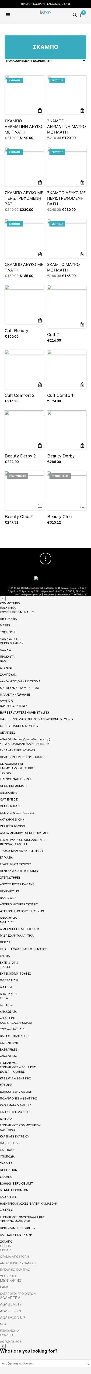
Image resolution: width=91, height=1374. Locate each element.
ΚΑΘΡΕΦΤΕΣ (8, 1197)
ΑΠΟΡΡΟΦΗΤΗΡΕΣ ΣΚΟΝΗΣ (19, 904)
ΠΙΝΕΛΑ (5, 942)
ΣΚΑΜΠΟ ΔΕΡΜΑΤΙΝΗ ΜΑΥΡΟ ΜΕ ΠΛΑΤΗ (66, 126)
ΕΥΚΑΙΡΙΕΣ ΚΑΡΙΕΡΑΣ (15, 1269)
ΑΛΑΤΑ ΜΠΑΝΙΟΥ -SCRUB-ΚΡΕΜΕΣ (24, 833)
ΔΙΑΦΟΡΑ (6, 987)
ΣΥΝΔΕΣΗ (7, 1335)
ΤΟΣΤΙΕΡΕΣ (7, 632)
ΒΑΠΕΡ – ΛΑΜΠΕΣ (12, 1071)
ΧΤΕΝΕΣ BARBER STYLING (19, 726)
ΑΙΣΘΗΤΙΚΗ (7, 1018)
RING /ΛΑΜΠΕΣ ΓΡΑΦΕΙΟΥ (17, 1228)
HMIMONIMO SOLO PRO (17, 768)
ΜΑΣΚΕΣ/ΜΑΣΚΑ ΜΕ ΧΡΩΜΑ (19, 688)
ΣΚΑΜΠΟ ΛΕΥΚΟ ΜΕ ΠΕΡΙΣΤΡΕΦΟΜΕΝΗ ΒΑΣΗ (24, 198)
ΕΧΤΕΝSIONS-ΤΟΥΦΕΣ (15, 973)
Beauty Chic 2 (19, 516)
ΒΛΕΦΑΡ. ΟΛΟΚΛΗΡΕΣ (15, 1036)
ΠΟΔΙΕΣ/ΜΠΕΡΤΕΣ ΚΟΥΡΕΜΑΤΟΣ (22, 757)
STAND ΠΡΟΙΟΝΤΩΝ (14, 1190)
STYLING (6, 701)
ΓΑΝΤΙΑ (5, 956)
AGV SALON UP (12, 1317)
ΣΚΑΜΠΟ (6, 1085)
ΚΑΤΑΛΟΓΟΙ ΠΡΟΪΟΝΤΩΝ (18, 1293)
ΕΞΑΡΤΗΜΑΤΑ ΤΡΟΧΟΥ (15, 864)
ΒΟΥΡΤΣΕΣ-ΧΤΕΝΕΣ (14, 706)
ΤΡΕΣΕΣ (5, 967)
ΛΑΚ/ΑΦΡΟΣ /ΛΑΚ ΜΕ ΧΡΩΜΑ (20, 681)
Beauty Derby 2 (20, 455)
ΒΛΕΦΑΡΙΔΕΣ (8, 1049)
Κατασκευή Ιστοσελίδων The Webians (65, 594)
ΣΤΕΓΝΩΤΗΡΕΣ (10, 877)
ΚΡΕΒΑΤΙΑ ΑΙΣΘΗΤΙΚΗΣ (15, 1078)
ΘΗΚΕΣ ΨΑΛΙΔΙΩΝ (12, 643)
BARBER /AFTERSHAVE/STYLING (24, 712)
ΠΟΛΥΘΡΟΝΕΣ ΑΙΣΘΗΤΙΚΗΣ (18, 1098)
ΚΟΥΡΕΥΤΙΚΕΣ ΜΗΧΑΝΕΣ (17, 612)
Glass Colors (8, 792)
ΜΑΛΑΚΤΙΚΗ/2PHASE (15, 694)
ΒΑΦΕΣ (4, 661)
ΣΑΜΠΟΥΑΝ (8, 674)
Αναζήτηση (87, 1363)
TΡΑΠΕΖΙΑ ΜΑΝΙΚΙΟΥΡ (15, 1221)
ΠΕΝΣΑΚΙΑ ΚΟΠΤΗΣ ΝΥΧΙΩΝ (19, 870)
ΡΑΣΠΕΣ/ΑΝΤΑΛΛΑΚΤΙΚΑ (17, 935)
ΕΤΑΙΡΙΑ (5, 1246)
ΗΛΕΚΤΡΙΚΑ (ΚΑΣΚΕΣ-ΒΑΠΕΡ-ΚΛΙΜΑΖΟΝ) (28, 1203)
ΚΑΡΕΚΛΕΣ (7, 1150)
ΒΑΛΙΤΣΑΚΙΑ (8, 898)
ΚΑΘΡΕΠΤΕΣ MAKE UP (16, 1112)
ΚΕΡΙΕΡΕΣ (6, 1004)
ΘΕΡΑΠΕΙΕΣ (7, 732)
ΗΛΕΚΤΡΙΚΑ (8, 608)
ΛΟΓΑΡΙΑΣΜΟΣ (10, 1341)
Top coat (6, 772)
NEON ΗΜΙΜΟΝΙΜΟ (13, 786)
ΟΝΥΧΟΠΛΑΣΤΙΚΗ (12, 764)
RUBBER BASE (10, 806)
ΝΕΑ (3, 1324)
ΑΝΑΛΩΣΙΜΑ (8, 918)
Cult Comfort (60, 395)
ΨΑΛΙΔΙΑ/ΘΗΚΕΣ (11, 639)
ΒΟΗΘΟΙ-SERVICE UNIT (16, 1091)
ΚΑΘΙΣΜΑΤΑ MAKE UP (15, 1105)
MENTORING (10, 1280)
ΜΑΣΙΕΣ (5, 625)
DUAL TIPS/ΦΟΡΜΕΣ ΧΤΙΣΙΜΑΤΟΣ (23, 949)
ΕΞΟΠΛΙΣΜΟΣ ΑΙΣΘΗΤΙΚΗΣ (18, 1067)
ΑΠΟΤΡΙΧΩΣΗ (9, 994)
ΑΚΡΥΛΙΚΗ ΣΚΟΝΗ (12, 819)
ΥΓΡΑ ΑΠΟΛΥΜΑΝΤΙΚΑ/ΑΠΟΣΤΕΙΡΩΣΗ (26, 743)
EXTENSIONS (9, 963)
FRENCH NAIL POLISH (15, 779)
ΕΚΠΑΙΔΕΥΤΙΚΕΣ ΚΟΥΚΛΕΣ (17, 750)
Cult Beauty (16, 330)
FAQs (4, 1287)
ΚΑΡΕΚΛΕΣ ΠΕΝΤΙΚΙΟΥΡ (16, 1235)
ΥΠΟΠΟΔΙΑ (7, 1156)
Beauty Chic (59, 516)
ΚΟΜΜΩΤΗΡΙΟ (10, 603)
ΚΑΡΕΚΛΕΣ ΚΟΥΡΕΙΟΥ (14, 1136)
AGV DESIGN (10, 1311)
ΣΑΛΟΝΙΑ (6, 1163)
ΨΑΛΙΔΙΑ (5, 650)
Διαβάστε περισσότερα (40, 506)
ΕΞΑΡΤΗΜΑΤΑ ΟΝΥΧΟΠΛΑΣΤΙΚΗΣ (22, 840)
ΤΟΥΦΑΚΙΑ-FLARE (13, 1029)
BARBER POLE (10, 1143)
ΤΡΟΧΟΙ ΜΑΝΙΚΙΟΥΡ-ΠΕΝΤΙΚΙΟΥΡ (22, 850)
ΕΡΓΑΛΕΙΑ (6, 857)
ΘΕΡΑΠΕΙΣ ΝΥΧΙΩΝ (12, 826)
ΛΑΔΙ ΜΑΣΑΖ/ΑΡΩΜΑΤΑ (16, 1022)
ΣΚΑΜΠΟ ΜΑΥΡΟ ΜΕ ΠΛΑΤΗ (63, 267)
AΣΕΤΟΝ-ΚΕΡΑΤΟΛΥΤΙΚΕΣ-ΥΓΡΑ (22, 911)
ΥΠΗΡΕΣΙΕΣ (8, 1276)
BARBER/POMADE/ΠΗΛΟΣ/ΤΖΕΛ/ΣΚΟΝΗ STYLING (36, 719)
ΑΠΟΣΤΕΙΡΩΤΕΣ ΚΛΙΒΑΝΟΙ (17, 884)
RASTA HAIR (9, 980)
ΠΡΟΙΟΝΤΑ (7, 657)
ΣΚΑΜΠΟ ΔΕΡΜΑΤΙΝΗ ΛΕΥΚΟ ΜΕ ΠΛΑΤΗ (23, 126)
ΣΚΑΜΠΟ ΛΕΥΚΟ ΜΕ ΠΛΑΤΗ (24, 267)
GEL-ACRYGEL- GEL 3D (17, 812)
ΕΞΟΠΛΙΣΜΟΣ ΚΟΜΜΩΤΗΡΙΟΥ (20, 1125)
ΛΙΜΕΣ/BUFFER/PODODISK (19, 929)
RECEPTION (8, 1170)
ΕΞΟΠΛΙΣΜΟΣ (9, 1063)
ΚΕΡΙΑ (4, 998)
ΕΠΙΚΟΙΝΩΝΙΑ (9, 1331)
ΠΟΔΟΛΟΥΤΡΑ (10, 891)
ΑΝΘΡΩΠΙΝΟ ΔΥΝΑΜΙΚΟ (18, 1263)
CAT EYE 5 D (9, 799)
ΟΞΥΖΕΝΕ (6, 668)
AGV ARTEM (10, 1298)
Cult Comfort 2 (20, 395)
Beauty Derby (61, 455)
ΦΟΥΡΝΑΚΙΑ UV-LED (14, 844)
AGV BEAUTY (11, 1304)
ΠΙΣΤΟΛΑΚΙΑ (8, 619)
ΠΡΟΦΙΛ (5, 1250)
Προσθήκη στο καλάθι (40, 110)
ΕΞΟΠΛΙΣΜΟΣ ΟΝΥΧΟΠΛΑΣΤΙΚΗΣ (22, 1217)
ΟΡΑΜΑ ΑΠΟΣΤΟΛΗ (14, 1256)
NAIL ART (7, 922)
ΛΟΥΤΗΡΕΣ (7, 1129)
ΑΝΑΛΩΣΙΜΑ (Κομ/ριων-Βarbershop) (25, 739)
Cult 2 (53, 334)
